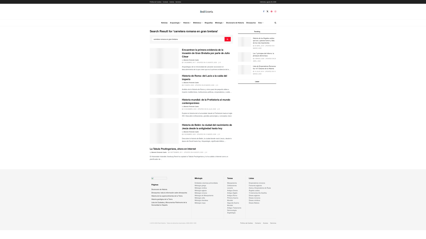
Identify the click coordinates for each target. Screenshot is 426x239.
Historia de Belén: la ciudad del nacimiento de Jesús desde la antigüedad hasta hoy (207, 126)
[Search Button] (275, 22)
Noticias (164, 22)
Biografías (209, 22)
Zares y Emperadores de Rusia (260, 188)
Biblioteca (197, 22)
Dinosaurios (251, 22)
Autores (172, 2)
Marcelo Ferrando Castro (191, 60)
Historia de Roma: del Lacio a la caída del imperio (204, 77)
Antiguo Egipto (232, 193)
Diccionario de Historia (235, 22)
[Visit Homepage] (206, 11)
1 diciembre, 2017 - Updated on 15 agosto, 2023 (200, 62)
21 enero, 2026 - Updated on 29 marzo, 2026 (198, 85)
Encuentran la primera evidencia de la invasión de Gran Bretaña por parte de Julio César (206, 53)
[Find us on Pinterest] (271, 11)
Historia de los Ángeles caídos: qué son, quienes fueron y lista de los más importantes (264, 40)
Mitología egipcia (201, 190)
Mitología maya (200, 203)
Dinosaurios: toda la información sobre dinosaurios (169, 193)
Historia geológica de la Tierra (162, 199)
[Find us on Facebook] (263, 11)
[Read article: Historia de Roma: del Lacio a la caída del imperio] (164, 84)
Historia (186, 22)
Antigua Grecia (232, 190)
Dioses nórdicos (254, 200)
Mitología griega (200, 185)
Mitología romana (201, 193)
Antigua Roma (232, 195)
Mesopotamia (232, 183)
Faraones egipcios (255, 185)
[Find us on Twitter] (267, 11)
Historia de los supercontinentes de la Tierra (166, 196)
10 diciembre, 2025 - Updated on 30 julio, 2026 (199, 109)
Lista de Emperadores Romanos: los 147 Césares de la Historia (264, 67)
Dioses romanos (254, 198)
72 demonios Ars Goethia (258, 193)
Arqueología (174, 22)
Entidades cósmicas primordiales (206, 183)
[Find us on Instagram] (275, 11)
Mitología (218, 22)
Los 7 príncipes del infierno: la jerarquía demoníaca (263, 54)
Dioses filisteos (254, 203)
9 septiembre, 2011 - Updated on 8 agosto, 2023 (186, 152)
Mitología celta (200, 198)
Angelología (231, 213)
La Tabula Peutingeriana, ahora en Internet (173, 148)
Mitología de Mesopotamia (204, 195)
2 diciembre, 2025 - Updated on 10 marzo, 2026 (199, 134)
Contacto (165, 2)
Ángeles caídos (254, 190)
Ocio (260, 22)
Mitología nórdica (201, 188)
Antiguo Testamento (234, 208)
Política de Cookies (155, 2)
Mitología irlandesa (201, 200)
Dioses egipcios (254, 195)
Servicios (178, 2)
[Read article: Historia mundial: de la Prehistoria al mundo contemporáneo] (164, 108)
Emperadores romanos (257, 183)
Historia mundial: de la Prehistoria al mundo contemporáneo (206, 101)
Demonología (232, 210)
